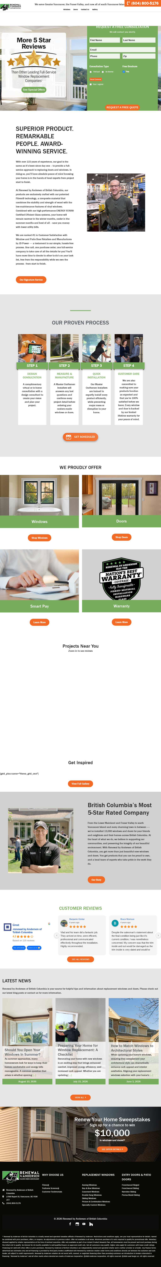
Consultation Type (99, 66)
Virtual (96, 71)
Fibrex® (45, 1185)
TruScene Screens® (50, 1188)
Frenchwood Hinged (130, 1185)
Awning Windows (89, 1185)
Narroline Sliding (129, 1191)
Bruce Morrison (127, 919)
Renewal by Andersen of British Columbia (27, 931)
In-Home (109, 71)
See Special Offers (34, 89)
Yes (127, 71)
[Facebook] (70, 1224)
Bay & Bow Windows (91, 1188)
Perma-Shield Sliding (131, 1195)
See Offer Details (111, 1149)
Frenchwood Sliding (130, 1188)
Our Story (96, 879)
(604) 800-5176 (145, 3)
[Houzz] (91, 1224)
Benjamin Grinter (77, 919)
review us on (32, 948)
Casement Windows (90, 1191)
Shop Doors (122, 537)
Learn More (39, 622)
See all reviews (19, 948)
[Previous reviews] (56, 935)
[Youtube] (84, 1224)
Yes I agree (98, 84)
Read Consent (95, 79)
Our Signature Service (31, 279)
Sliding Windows (89, 1198)
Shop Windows (39, 537)
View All (79, 1097)
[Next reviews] (158, 935)
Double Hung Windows (92, 1195)
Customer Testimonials (52, 1191)
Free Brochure (129, 66)
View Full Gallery (80, 783)
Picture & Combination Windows (96, 1201)
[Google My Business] (77, 1224)
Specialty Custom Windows (93, 1205)
